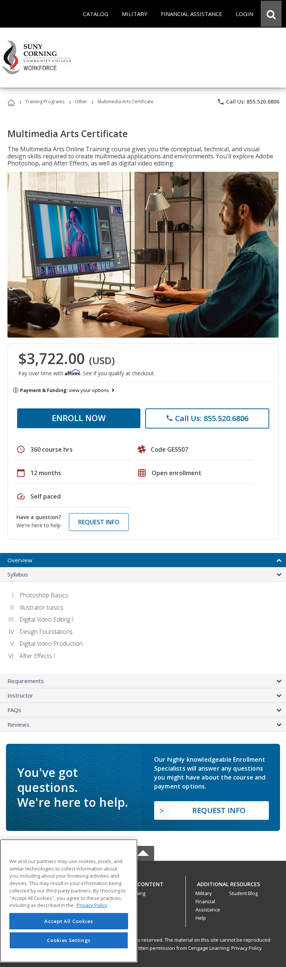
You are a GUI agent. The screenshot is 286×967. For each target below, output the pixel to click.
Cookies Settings (69, 940)
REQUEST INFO (99, 522)
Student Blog (243, 893)
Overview (19, 560)
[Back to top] (143, 882)
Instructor (20, 695)
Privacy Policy (246, 948)
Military (204, 893)
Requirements (25, 681)
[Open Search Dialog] (271, 14)
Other (81, 101)
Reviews (18, 724)
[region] (68, 901)
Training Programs (44, 101)
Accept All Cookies (68, 921)
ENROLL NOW (79, 417)
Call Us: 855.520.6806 (248, 101)
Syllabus (17, 574)
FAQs (14, 710)
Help (201, 917)
